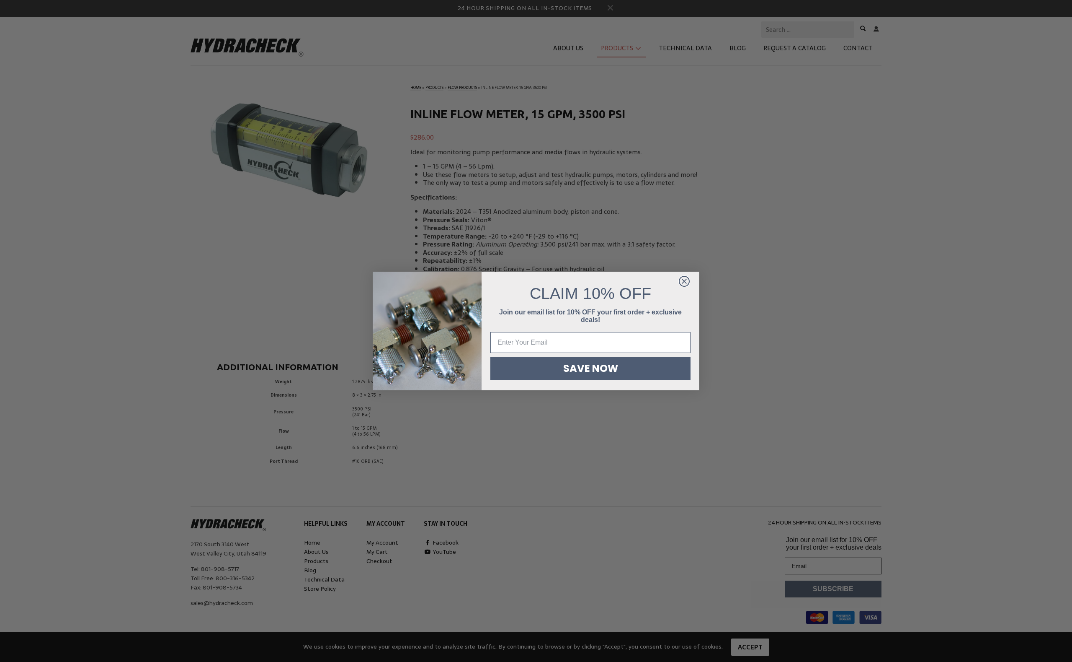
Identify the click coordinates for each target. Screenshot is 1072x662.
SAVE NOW (590, 368)
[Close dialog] (684, 281)
